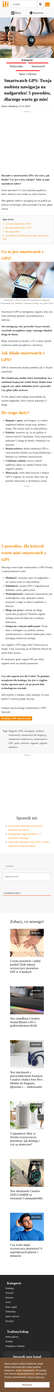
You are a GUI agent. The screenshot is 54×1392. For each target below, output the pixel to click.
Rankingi (10, 1288)
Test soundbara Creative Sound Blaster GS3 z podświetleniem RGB (25, 1022)
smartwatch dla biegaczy (33, 735)
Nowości (9, 1293)
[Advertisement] (27, 140)
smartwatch (14, 735)
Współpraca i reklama (15, 1346)
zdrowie (25, 743)
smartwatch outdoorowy (21, 739)
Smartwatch (38, 66)
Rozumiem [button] (27, 1385)
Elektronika (16, 66)
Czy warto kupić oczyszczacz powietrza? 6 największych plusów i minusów (26, 1250)
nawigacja (29, 731)
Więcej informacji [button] (36, 1377)
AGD (8, 1302)
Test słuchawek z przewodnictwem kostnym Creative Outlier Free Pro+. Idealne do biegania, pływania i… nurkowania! (27, 1080)
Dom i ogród (11, 1307)
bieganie (13, 731)
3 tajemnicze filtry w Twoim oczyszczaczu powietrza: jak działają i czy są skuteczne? (25, 1139)
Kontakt (9, 1341)
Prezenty (9, 1297)
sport (17, 743)
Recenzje (10, 1321)
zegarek (34, 743)
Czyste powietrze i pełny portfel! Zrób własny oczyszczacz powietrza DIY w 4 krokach (25, 966)
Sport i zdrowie (27, 73)
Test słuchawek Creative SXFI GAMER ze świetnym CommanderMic (26, 1194)
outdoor (39, 731)
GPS (20, 731)
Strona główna (12, 1337)
